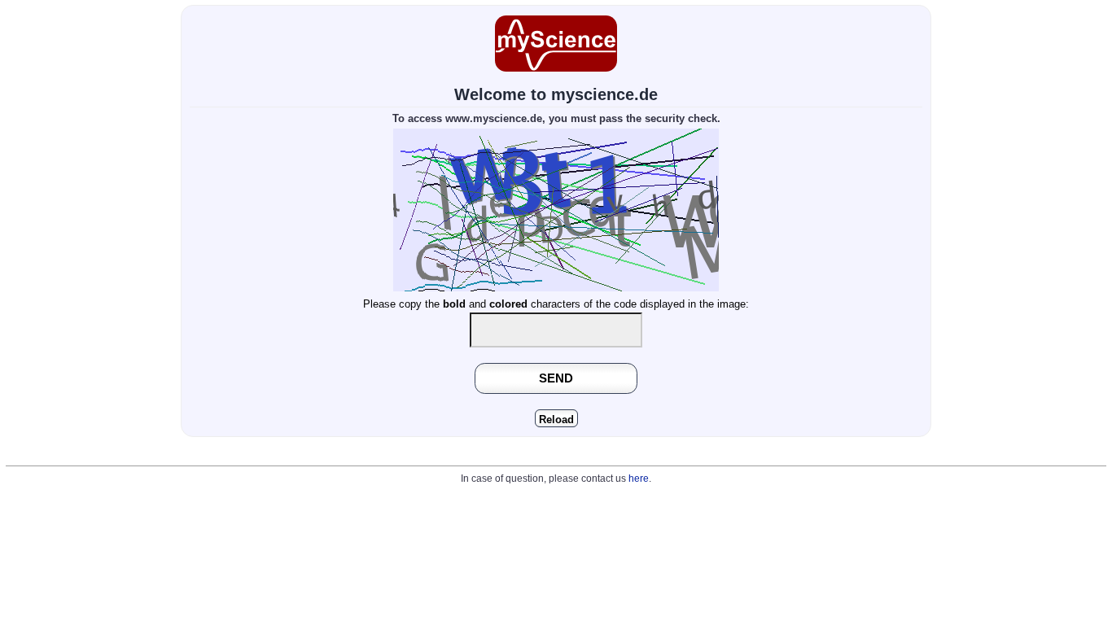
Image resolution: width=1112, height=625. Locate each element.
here (638, 478)
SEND (556, 378)
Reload (556, 419)
